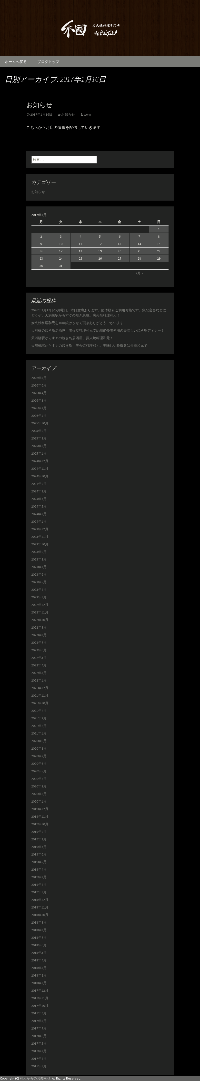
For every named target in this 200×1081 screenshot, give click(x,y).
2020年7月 (39, 756)
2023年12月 (39, 529)
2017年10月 (39, 1005)
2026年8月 (39, 378)
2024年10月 (39, 476)
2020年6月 (39, 763)
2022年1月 (39, 680)
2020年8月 (39, 748)
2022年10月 (39, 620)
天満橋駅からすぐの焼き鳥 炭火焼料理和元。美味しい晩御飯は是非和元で (89, 345)
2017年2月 (39, 1058)
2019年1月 (39, 892)
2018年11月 (39, 907)
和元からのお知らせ (35, 1078)
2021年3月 (39, 718)
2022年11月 (39, 612)
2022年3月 (39, 673)
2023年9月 (39, 552)
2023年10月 (39, 544)
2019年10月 (39, 824)
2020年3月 (39, 786)
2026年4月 (39, 393)
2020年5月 (39, 771)
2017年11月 (39, 998)
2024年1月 (39, 521)
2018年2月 (39, 975)
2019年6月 (39, 854)
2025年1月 (39, 453)
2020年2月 (39, 794)
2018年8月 (39, 930)
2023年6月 (39, 574)
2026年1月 (39, 415)
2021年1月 (39, 733)
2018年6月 (39, 945)
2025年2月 (39, 446)
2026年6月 (39, 385)
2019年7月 (39, 847)
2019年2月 (39, 884)
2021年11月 (39, 695)
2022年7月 (39, 642)
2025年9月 (39, 430)
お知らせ (39, 105)
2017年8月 (39, 1021)
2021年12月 (39, 688)
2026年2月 (39, 408)
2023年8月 (39, 559)
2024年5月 (39, 506)
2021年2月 (39, 726)
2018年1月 (39, 983)
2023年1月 (39, 597)
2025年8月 (39, 438)
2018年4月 (39, 960)
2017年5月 (39, 1043)
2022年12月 (39, 604)
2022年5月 (39, 657)
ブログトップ (48, 61)
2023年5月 (39, 582)
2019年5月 (39, 862)
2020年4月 (39, 778)
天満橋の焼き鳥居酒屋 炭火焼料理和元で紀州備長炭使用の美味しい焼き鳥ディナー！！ (99, 330)
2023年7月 (39, 567)
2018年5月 (39, 952)
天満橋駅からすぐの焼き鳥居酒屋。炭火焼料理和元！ (72, 338)
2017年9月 (39, 1013)
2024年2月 (39, 514)
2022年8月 (39, 635)
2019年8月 (39, 839)
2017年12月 (39, 990)
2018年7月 (39, 937)
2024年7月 (39, 499)
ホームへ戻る (16, 61)
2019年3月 (39, 877)
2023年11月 (39, 536)
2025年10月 (39, 423)
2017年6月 (39, 1036)
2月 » (139, 273)
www (87, 114)
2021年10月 (39, 703)
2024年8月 (39, 491)
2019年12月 (39, 809)
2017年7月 (39, 1028)
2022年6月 (39, 650)
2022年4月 (39, 665)
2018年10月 (39, 915)
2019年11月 (39, 816)
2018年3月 (39, 968)
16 (41, 251)
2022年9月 (39, 627)
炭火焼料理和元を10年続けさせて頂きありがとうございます (77, 323)
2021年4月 (39, 710)
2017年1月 (39, 1066)
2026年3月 (39, 400)
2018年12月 (39, 899)
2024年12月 (39, 461)
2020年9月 (39, 741)
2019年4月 (39, 869)
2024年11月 (39, 468)
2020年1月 (39, 801)
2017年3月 (39, 1051)
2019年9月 (39, 831)
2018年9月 (39, 922)
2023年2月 (39, 589)
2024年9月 (39, 483)
